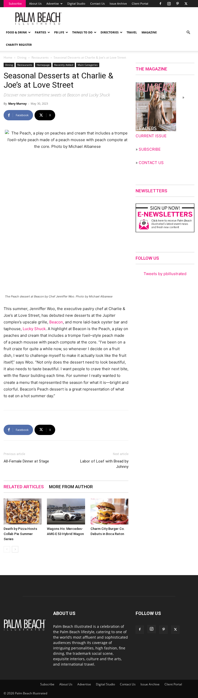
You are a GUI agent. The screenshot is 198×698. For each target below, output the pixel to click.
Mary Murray (17, 103)
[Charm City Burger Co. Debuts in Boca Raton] (109, 511)
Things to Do (82, 32)
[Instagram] (169, 3)
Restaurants (40, 57)
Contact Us (97, 3)
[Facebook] (160, 3)
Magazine (149, 32)
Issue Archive (118, 3)
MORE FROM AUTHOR (71, 486)
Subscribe (15, 3)
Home (8, 57)
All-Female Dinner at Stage (26, 461)
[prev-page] (7, 549)
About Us (35, 3)
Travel (132, 32)
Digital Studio (76, 3)
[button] (188, 32)
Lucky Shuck (34, 328)
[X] (186, 3)
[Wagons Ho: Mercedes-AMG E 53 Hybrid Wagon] (66, 511)
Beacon (56, 322)
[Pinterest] (177, 3)
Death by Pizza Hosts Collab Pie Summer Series (20, 534)
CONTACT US (151, 162)
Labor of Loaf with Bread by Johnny (104, 464)
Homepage (43, 65)
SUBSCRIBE (150, 149)
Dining (22, 57)
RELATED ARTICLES (24, 486)
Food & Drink (16, 32)
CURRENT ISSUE (151, 135)
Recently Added (63, 65)
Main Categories (88, 65)
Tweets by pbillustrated (165, 273)
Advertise (52, 3)
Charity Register (19, 45)
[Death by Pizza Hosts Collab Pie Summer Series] (23, 511)
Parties (40, 32)
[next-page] (15, 549)
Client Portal (140, 3)
